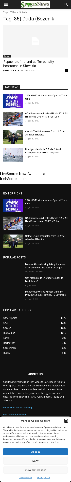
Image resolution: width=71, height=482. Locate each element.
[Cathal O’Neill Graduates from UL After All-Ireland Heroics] (13, 137)
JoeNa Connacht (11, 70)
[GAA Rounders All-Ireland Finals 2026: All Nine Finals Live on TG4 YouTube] (13, 119)
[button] (66, 420)
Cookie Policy (25, 477)
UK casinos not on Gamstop (18, 407)
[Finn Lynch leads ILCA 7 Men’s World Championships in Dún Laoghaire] (13, 155)
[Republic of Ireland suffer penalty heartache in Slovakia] (35, 41)
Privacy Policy (43, 477)
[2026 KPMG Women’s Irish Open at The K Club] (13, 101)
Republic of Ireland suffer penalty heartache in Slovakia (28, 64)
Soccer (7, 56)
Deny (35, 460)
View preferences (35, 470)
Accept (35, 451)
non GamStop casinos (14, 414)
